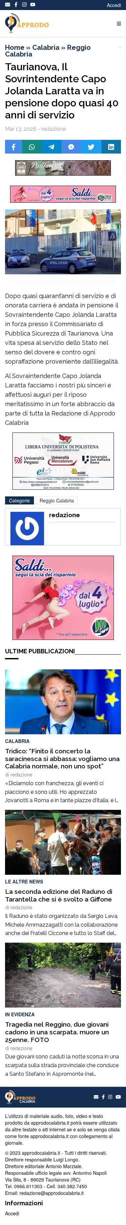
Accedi (114, 5)
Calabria (45, 47)
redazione (21, 774)
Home (15, 47)
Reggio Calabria (57, 500)
